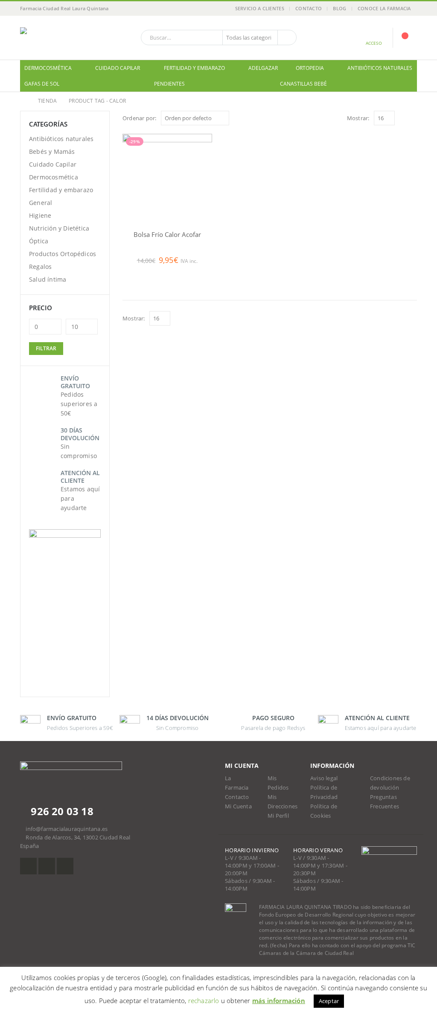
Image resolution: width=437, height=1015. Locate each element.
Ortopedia (310, 68)
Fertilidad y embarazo (194, 68)
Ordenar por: (139, 118)
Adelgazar (263, 68)
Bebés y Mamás (52, 151)
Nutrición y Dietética (59, 228)
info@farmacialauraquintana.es (67, 829)
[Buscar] (286, 37)
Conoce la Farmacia (384, 8)
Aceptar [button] (329, 1001)
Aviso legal (324, 778)
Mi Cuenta (238, 806)
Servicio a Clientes (259, 8)
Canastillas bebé (303, 83)
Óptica (38, 241)
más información (278, 1000)
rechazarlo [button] (203, 1000)
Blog (339, 8)
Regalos (40, 266)
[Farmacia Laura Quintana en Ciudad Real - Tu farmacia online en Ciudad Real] (56, 37)
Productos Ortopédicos (62, 254)
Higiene (40, 215)
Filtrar (46, 348)
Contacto (308, 8)
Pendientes (169, 83)
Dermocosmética (48, 68)
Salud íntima (47, 279)
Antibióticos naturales (379, 68)
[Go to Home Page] (23, 101)
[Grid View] (403, 118)
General (40, 203)
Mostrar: (358, 118)
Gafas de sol (41, 83)
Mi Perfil (278, 815)
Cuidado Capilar (117, 68)
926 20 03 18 (60, 811)
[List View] (413, 118)
